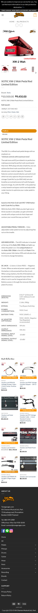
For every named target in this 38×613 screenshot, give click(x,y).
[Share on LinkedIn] (22, 116)
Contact (4, 580)
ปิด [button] (23, 7)
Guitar (3, 557)
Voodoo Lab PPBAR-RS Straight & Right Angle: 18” (8, 478)
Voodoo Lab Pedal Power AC (28, 448)
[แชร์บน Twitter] (11, 116)
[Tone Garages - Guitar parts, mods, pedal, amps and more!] (19, 15)
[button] (2, 15)
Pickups (4, 549)
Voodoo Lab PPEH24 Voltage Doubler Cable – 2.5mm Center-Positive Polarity (9, 385)
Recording (5, 572)
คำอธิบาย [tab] (5, 131)
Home (11, 22)
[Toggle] (35, 545)
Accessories (5, 568)
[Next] (33, 46)
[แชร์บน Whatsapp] (3, 116)
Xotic (9, 93)
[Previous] (4, 46)
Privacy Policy (6, 592)
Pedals (14, 112)
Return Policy (6, 595)
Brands (4, 576)
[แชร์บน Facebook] (7, 116)
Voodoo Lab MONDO (8, 448)
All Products (23, 22)
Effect (9, 112)
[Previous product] (21, 25)
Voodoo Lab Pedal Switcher (7, 416)
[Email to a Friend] (15, 116)
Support (19, 607)
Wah (17, 112)
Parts (3, 564)
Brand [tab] (4, 134)
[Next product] (17, 25)
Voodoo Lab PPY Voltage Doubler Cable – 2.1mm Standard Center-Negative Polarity (28, 418)
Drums (3, 553)
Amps (3, 560)
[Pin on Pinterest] (18, 116)
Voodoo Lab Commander (28, 476)
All (2, 541)
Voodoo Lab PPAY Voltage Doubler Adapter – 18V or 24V (28, 384)
